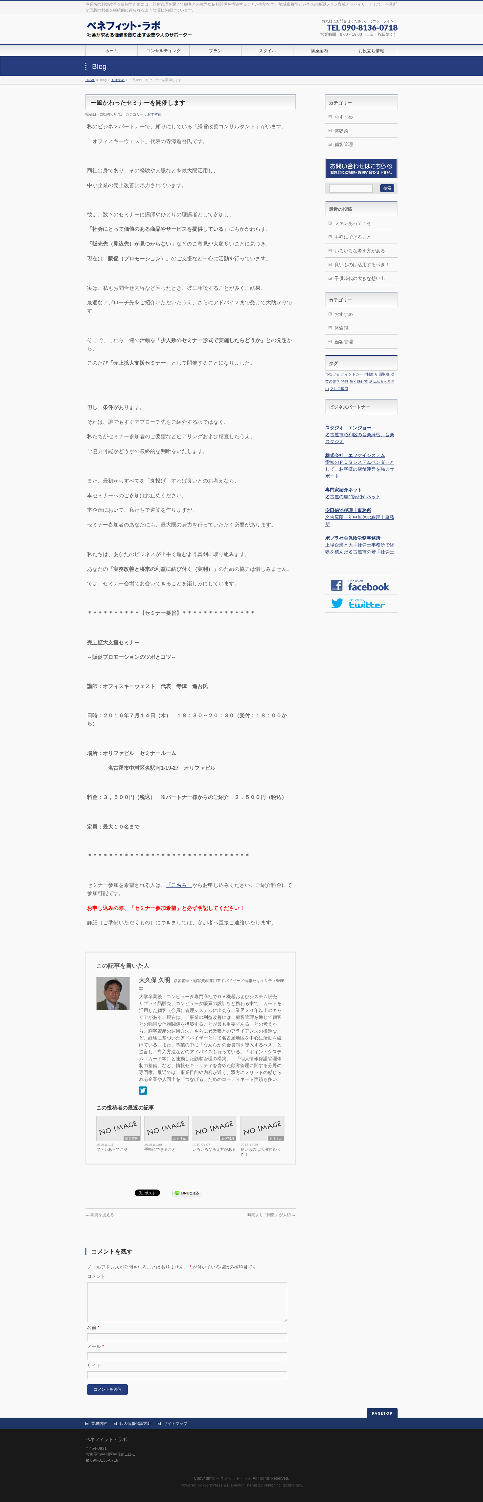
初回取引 (382, 374)
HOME (90, 80)
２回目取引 (339, 389)
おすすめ (118, 80)
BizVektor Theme (242, 1485)
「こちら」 (179, 885)
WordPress (212, 1485)
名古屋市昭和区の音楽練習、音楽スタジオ (359, 434)
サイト (94, 1365)
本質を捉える (99, 1214)
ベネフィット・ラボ (234, 1478)
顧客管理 (131, 1138)
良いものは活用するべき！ (260, 1152)
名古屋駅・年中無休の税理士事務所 (359, 517)
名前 (93, 1327)
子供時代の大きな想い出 (359, 278)
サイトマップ (175, 1423)
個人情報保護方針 (135, 1423)
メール (95, 1346)
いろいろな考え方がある (214, 1149)
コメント (96, 1276)
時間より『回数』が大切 (271, 1214)
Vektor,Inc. (273, 1485)
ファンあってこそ (112, 1149)
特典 (344, 381)
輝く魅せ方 (359, 381)
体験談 (341, 130)
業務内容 (99, 1423)
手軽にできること (160, 1149)
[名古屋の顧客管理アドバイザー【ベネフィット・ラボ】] (139, 32)
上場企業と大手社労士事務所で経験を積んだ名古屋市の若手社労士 (359, 544)
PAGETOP (382, 1413)
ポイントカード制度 (357, 374)
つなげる (332, 374)
